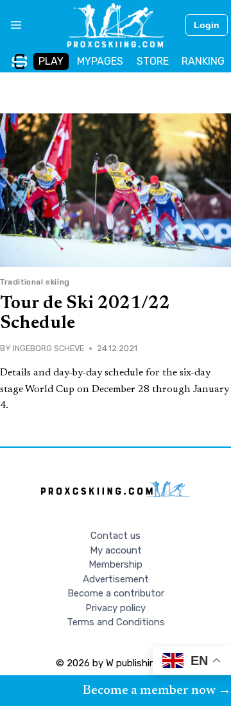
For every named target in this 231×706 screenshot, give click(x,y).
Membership (115, 564)
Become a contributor (115, 593)
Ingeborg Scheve (48, 348)
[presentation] (115, 190)
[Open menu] (11, 25)
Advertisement (116, 579)
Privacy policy (115, 608)
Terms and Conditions (116, 622)
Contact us (115, 535)
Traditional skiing (35, 281)
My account (116, 550)
